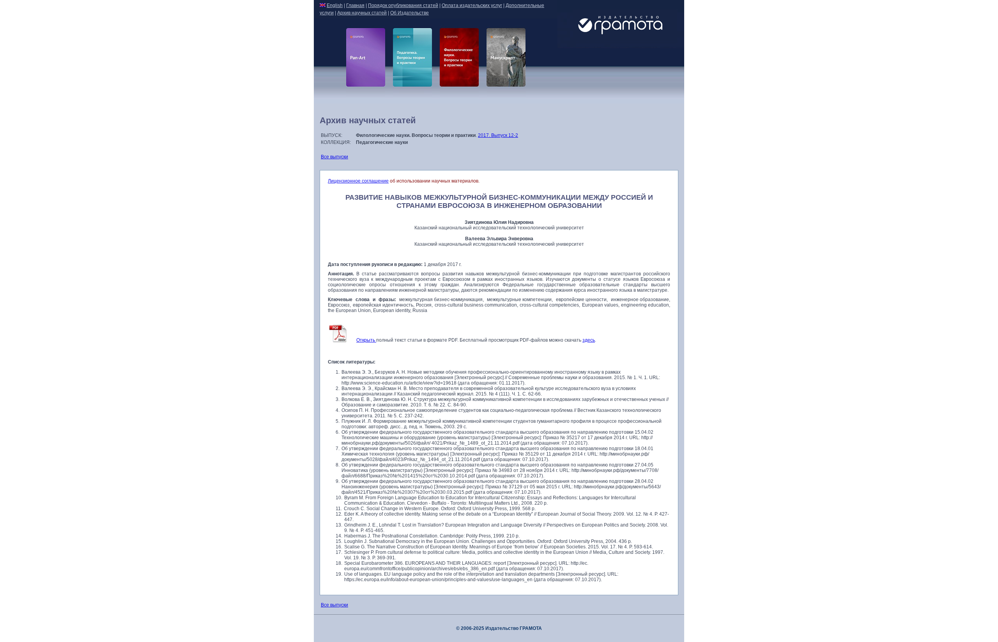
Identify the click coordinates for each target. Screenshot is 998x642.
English (335, 5)
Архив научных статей (362, 13)
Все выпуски (334, 157)
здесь (588, 340)
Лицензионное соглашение (358, 181)
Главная (355, 5)
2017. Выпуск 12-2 (498, 135)
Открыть (366, 340)
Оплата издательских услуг (472, 5)
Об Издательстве (409, 13)
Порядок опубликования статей (403, 5)
